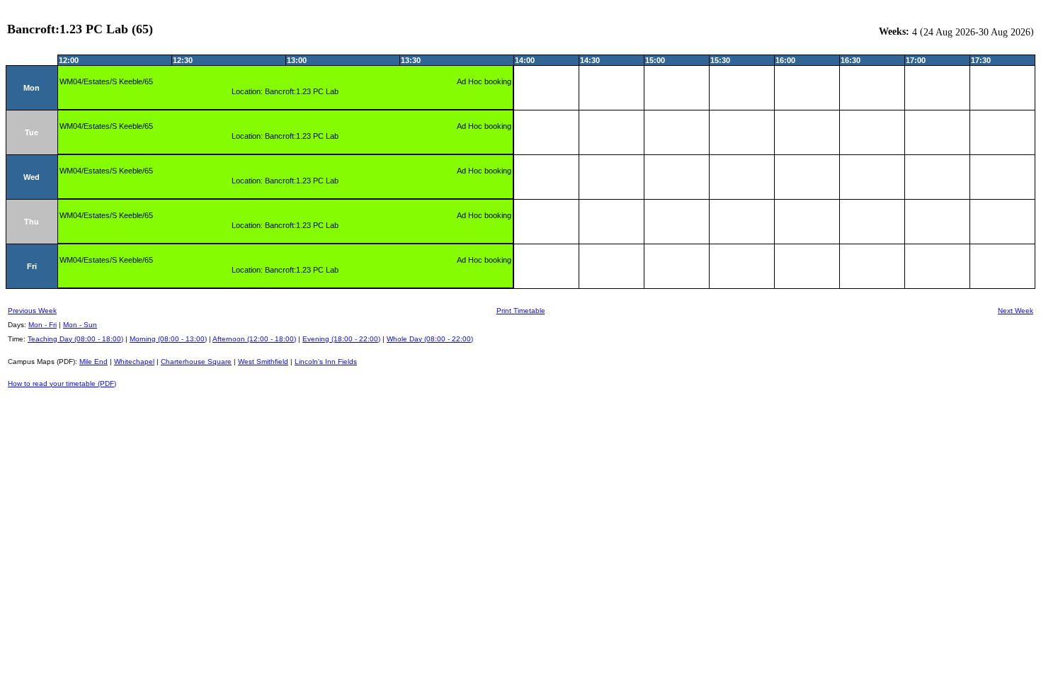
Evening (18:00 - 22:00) (341, 339)
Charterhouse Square (196, 361)
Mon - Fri (42, 325)
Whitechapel (134, 361)
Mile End (93, 361)
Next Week (1015, 310)
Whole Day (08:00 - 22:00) (430, 339)
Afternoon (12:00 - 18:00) (254, 339)
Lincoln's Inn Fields (326, 361)
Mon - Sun (80, 325)
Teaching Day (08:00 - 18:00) (75, 339)
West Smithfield (263, 361)
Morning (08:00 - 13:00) (168, 339)
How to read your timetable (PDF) (62, 383)
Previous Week (32, 310)
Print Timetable (520, 310)
